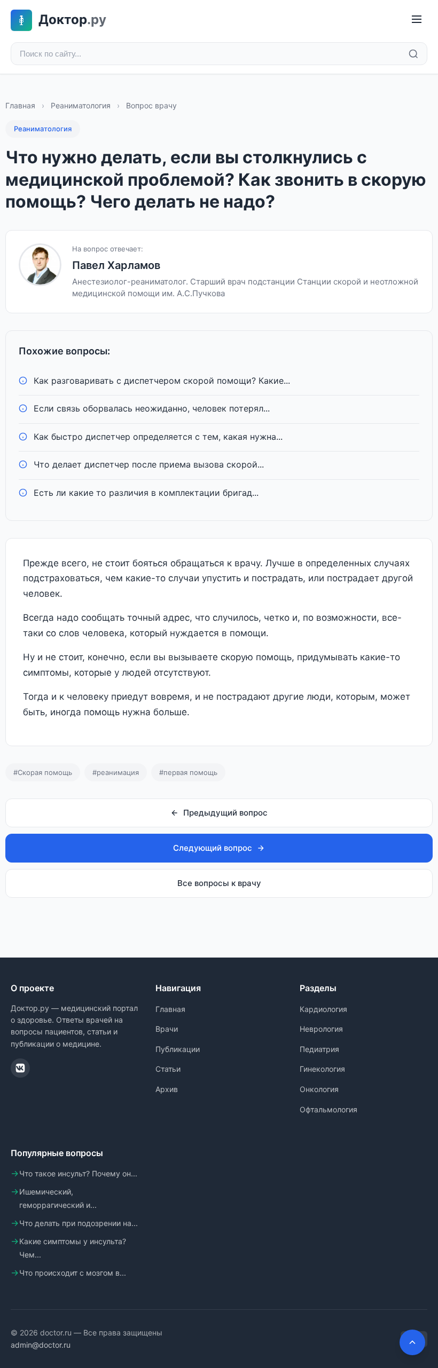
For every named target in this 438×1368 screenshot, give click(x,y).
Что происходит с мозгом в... (72, 1272)
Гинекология (322, 1068)
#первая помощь (188, 772)
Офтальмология (328, 1109)
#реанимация (115, 772)
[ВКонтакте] (20, 1068)
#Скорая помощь (42, 772)
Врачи (166, 1028)
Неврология (321, 1028)
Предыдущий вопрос (225, 813)
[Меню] (416, 20)
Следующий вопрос (212, 848)
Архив (166, 1089)
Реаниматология (81, 105)
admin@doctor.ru (41, 1344)
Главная (20, 105)
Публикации (177, 1049)
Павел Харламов (116, 265)
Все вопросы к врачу (219, 883)
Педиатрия (319, 1049)
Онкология (319, 1089)
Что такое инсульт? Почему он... (78, 1173)
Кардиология (323, 1009)
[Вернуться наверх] (412, 1342)
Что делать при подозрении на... (78, 1223)
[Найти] (413, 54)
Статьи (168, 1068)
